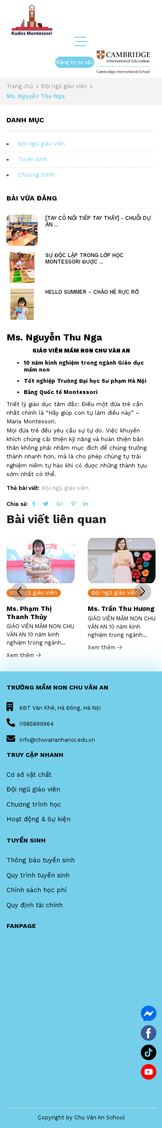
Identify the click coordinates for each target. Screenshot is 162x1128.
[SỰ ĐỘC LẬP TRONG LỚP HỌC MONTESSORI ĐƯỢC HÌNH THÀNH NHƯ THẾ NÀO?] (22, 267)
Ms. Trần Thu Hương (121, 609)
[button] (142, 592)
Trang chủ (19, 86)
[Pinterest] (73, 504)
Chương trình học (33, 804)
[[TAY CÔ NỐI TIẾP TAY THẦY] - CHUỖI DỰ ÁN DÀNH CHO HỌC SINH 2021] (22, 230)
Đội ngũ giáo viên (64, 86)
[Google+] (60, 504)
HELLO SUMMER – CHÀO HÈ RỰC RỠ (92, 292)
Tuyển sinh (32, 159)
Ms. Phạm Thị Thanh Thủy (28, 612)
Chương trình (36, 175)
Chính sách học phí (36, 890)
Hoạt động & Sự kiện (38, 819)
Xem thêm (21, 655)
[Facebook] (33, 504)
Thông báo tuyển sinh (40, 860)
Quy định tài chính (34, 905)
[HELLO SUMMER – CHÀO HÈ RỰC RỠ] (22, 304)
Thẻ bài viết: (23, 488)
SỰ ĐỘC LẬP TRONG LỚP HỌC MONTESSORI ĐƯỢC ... (84, 258)
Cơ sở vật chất (28, 774)
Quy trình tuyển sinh (38, 875)
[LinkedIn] (85, 504)
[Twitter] (46, 504)
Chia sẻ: (17, 504)
